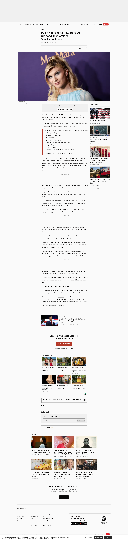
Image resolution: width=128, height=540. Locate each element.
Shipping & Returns (46, 520)
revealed (61, 297)
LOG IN (100, 24)
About (31, 514)
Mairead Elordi (44, 42)
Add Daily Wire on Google (66, 109)
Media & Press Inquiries (47, 518)
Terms (37, 534)
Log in (72, 348)
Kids (18, 523)
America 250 (42, 24)
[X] (91, 535)
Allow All (108, 537)
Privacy (42, 534)
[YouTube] (99, 535)
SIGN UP (105, 24)
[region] (64, 537)
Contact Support (33, 523)
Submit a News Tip (46, 525)
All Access (35, 24)
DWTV (48, 24)
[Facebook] (87, 535)
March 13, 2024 (67, 154)
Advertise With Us (34, 516)
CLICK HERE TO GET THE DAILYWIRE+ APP (55, 286)
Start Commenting (64, 343)
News (20, 24)
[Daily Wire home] (64, 24)
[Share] (85, 48)
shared (53, 271)
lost (82, 203)
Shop (18, 520)
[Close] (125, 537)
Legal (43, 516)
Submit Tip (64, 497)
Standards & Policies (47, 523)
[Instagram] (95, 535)
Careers (31, 520)
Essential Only (98, 537)
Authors (31, 518)
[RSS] (102, 535)
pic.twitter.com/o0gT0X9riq (65, 150)
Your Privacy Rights (46, 514)
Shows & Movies (27, 24)
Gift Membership (33, 525)
